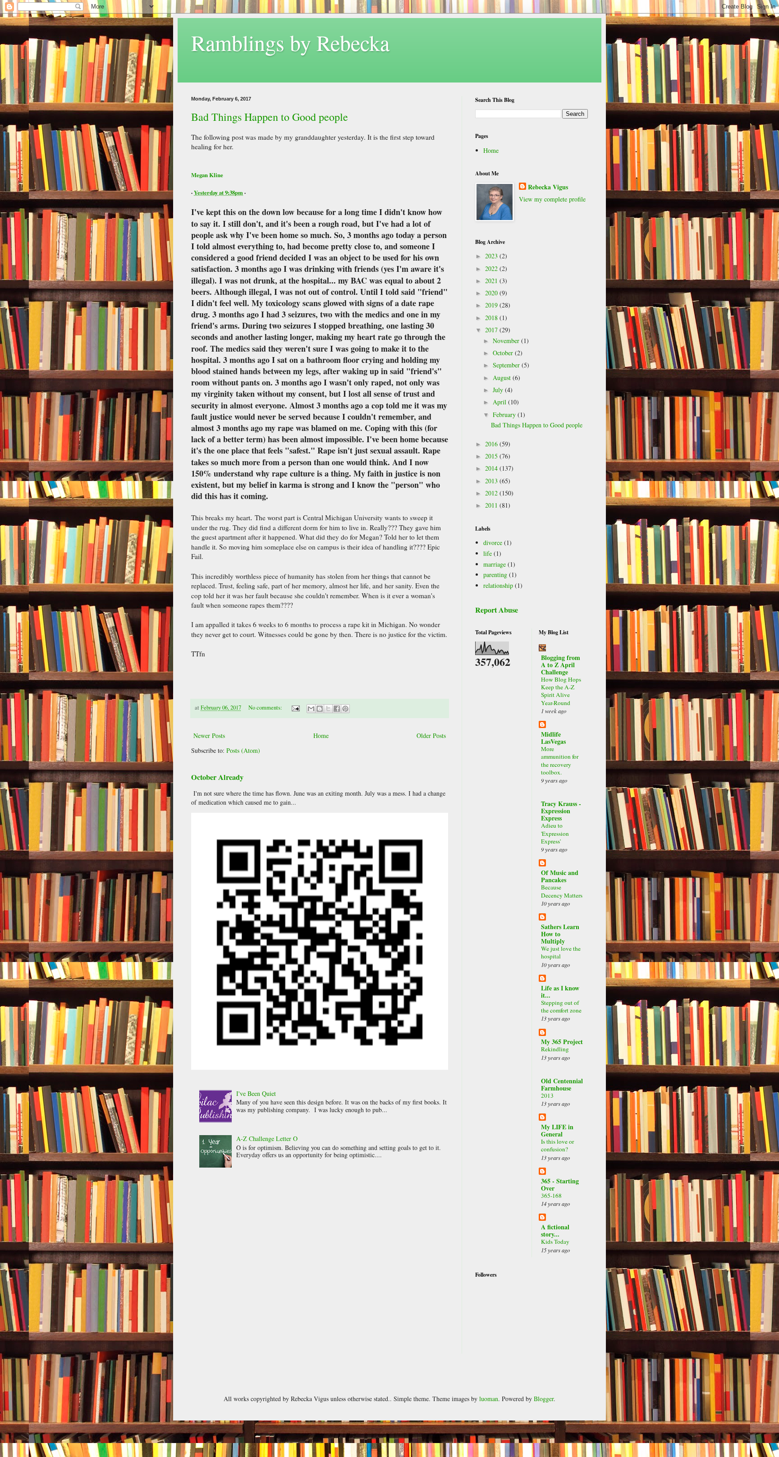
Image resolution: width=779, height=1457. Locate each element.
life (487, 553)
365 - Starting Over (560, 1184)
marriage (494, 564)
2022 (492, 268)
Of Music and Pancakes (559, 876)
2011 (492, 505)
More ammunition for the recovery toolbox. (559, 760)
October (504, 352)
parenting (495, 574)
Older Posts (431, 735)
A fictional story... (555, 1230)
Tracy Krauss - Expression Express (561, 811)
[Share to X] (328, 708)
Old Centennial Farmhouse (562, 1084)
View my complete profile (552, 199)
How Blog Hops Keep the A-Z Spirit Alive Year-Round (561, 691)
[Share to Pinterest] (345, 708)
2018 (492, 317)
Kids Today (555, 1241)
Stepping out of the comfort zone (561, 1006)
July (499, 389)
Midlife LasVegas (553, 737)
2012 (492, 493)
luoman (488, 1398)
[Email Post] (295, 707)
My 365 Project (562, 1041)
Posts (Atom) (243, 750)
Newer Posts (209, 735)
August (503, 377)
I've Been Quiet (256, 1093)
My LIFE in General (557, 1130)
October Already (217, 777)
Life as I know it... (560, 991)
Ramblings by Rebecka (290, 42)
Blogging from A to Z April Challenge (560, 665)
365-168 (551, 1195)
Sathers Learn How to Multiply (560, 934)
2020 (492, 293)
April (500, 402)
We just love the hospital (561, 952)
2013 (492, 481)
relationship (498, 585)
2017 (492, 329)
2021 (492, 280)
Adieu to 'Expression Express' (555, 833)
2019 (492, 305)
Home (321, 735)
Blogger (544, 1398)
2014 (492, 468)
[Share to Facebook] (336, 708)
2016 (492, 444)
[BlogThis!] (319, 708)
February (505, 414)
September (507, 365)
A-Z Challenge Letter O (267, 1138)
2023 (492, 256)
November (507, 340)
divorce (492, 542)
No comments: (266, 707)
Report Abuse (496, 610)
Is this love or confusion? (557, 1145)
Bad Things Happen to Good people (269, 117)
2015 (492, 456)
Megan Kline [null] (207, 175)
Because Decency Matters (561, 891)
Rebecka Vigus (548, 187)
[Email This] (311, 708)
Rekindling (555, 1049)
